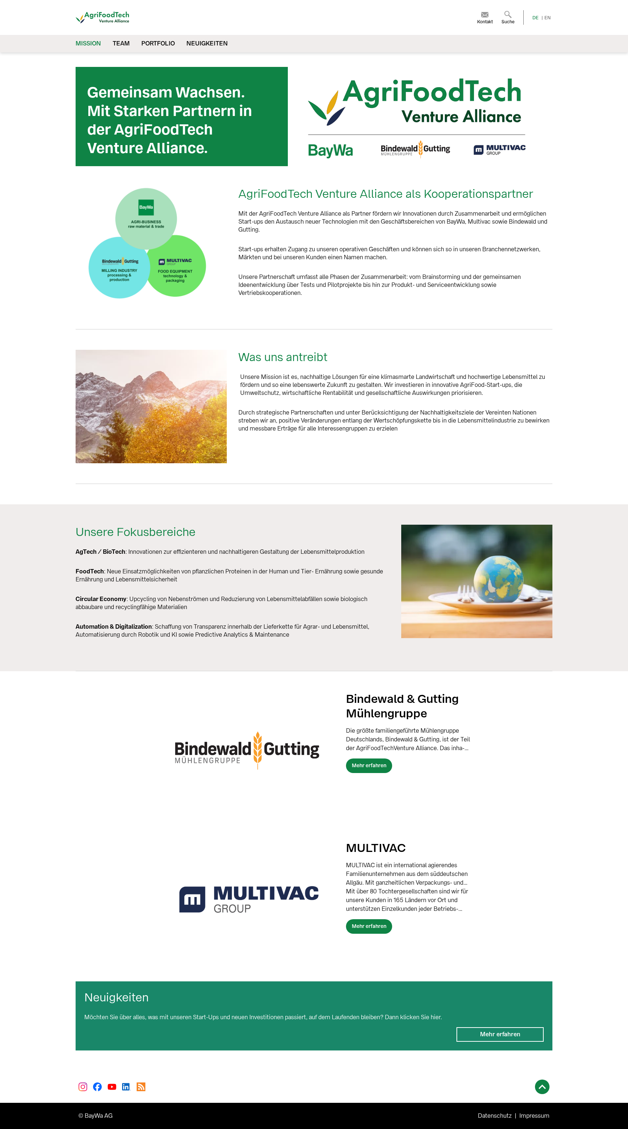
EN (547, 17)
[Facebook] (97, 1086)
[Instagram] (82, 1086)
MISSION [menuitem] (88, 43)
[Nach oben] (542, 1087)
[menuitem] (485, 17)
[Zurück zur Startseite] (171, 17)
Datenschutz (495, 1115)
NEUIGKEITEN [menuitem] (207, 43)
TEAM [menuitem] (121, 43)
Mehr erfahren (500, 1034)
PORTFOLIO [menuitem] (158, 43)
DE (535, 17)
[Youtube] (112, 1086)
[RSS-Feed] (141, 1086)
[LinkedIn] (126, 1086)
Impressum (534, 1115)
